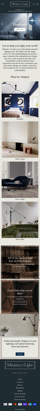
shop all (20, 29)
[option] (20, 10)
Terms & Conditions (20, 394)
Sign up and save (20, 373)
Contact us (20, 382)
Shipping (20, 391)
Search (20, 379)
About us (20, 385)
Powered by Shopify (20, 409)
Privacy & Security (20, 399)
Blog (20, 354)
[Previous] (2, 24)
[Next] (38, 24)
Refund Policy (20, 388)
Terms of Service (20, 396)
